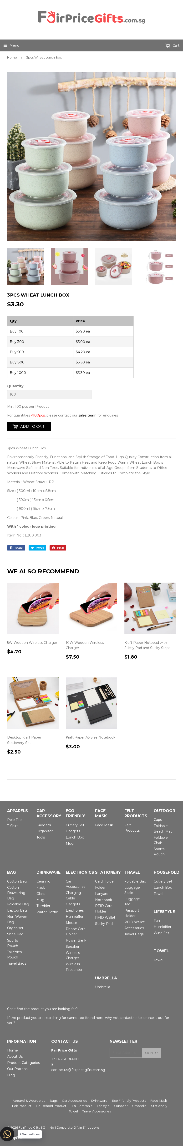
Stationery (159, 1106)
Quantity (15, 386)
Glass (40, 894)
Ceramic (43, 881)
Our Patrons (17, 1069)
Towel (158, 894)
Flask (40, 887)
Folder (100, 887)
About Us (15, 1056)
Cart (175, 45)
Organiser (44, 831)
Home (12, 57)
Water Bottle (47, 912)
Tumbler (43, 906)
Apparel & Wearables (29, 1100)
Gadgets (43, 825)
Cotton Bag (17, 881)
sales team (87, 415)
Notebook (103, 900)
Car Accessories (74, 1100)
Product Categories (23, 1063)
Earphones (75, 910)
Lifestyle (103, 1106)
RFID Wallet (105, 917)
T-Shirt (12, 826)
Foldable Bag (18, 904)
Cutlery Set (75, 825)
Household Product (51, 1106)
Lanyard (101, 894)
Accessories (134, 928)
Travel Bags (16, 963)
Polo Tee (14, 820)
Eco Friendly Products (129, 1100)
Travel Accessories (96, 1111)
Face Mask (104, 825)
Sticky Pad (104, 924)
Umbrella (102, 987)
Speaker (72, 946)
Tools (40, 837)
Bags (53, 1100)
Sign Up (151, 1053)
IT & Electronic (81, 1106)
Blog (11, 1075)
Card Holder (105, 881)
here (99, 1018)
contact (126, 1018)
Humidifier (74, 916)
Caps (158, 820)
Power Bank (76, 940)
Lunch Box (75, 837)
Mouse (71, 923)
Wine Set (161, 933)
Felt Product (21, 1106)
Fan (157, 920)
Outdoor (121, 1106)
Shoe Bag (15, 934)
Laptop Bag (17, 910)
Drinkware (99, 1100)
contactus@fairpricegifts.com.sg (78, 1070)
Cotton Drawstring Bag (16, 892)
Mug (70, 843)
